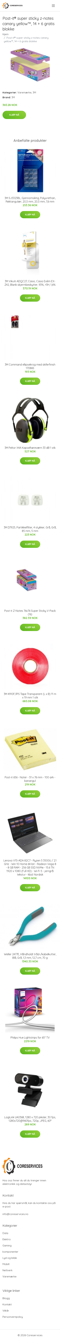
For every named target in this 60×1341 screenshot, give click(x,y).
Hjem (5, 34)
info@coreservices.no (15, 1214)
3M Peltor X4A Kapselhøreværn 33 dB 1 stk (30, 447)
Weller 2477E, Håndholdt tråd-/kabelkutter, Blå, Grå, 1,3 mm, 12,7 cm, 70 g (30, 956)
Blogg (6, 1298)
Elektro (6, 1239)
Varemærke (25, 92)
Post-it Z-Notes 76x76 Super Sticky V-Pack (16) (30, 612)
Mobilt (6, 1264)
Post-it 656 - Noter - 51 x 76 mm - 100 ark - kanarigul (30, 779)
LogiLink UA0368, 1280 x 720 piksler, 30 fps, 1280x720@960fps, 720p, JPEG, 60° (30, 1119)
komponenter (10, 1251)
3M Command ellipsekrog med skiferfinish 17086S (30, 366)
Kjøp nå (14, 114)
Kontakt (7, 1304)
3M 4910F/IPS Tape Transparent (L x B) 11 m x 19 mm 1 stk (30, 695)
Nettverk (7, 1270)
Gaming (7, 1245)
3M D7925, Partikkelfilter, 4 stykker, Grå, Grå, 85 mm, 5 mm (30, 529)
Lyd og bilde (9, 1257)
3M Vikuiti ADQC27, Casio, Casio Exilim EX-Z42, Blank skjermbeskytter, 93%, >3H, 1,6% (30, 283)
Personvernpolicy (12, 1316)
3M (34, 92)
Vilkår (5, 1310)
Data (5, 1233)
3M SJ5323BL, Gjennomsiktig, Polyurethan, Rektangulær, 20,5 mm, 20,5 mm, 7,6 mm (30, 199)
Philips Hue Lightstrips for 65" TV (30, 1037)
